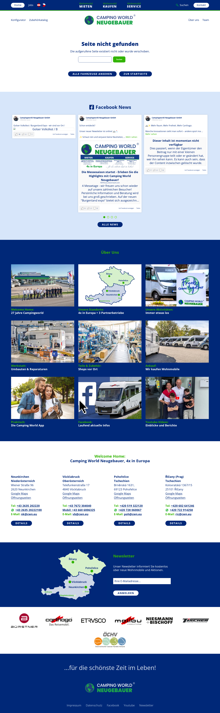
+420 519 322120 (131, 506)
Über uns (193, 20)
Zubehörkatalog (38, 20)
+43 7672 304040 (79, 506)
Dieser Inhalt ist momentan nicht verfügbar (110, 142)
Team (205, 20)
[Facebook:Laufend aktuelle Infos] (110, 402)
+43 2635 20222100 (28, 510)
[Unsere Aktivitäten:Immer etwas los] (177, 289)
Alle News (110, 224)
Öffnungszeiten (21, 498)
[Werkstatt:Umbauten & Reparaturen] (42, 345)
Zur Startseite (135, 74)
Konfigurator (18, 20)
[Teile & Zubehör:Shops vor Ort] (110, 345)
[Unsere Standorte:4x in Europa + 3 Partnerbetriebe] (110, 289)
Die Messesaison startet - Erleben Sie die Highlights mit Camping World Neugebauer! (44, 176)
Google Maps (19, 493)
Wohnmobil (86, 5)
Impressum (74, 705)
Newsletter (146, 705)
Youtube (129, 705)
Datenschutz (94, 705)
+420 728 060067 (129, 510)
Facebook (113, 705)
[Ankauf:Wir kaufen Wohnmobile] (177, 345)
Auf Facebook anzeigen (60, 208)
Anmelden (126, 593)
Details (21, 523)
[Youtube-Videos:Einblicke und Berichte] (177, 402)
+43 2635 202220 (28, 506)
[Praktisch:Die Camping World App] (42, 402)
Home (17, 5)
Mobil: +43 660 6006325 (79, 510)
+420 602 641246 (182, 506)
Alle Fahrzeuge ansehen (92, 74)
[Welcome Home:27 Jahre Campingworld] (42, 289)
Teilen (72, 208)
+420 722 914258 (181, 510)
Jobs (30, 5)
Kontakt (201, 5)
